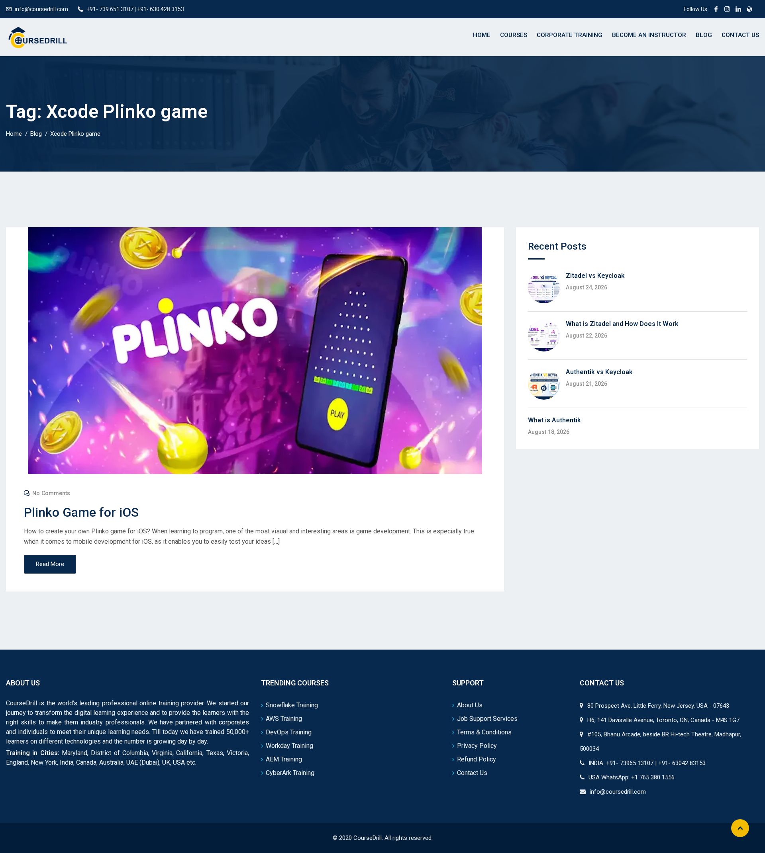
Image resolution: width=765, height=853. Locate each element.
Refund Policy (476, 759)
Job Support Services (487, 718)
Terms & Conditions (484, 732)
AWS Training (284, 718)
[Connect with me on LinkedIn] (738, 9)
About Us (470, 705)
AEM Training (284, 759)
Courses (513, 35)
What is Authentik (554, 420)
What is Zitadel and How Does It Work (622, 324)
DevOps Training (289, 732)
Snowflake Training (292, 705)
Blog (704, 35)
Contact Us (740, 35)
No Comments (51, 493)
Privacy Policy (477, 746)
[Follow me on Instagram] (727, 9)
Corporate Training (569, 35)
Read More (50, 564)
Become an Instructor (649, 35)
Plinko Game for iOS (81, 512)
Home (481, 35)
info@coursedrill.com (41, 9)
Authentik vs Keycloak (599, 372)
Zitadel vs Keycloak (595, 275)
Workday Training (289, 746)
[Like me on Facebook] (716, 9)
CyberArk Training (290, 773)
